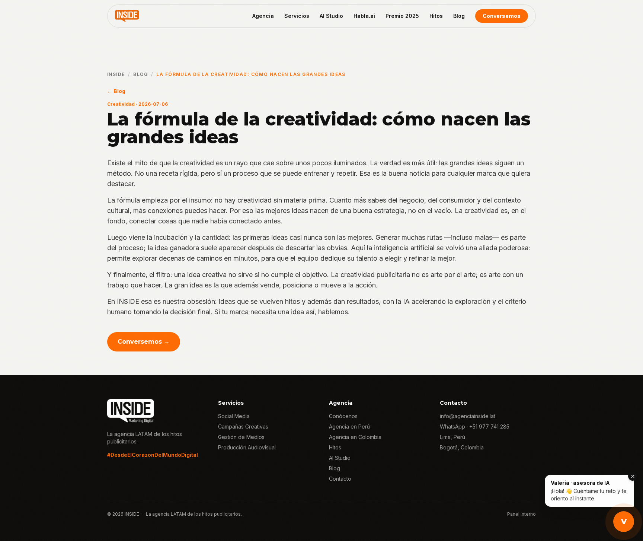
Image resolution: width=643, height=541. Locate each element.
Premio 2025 (402, 16)
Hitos (436, 16)
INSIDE (116, 74)
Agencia (263, 16)
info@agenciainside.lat (467, 416)
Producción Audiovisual (247, 447)
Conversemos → (144, 341)
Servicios (296, 16)
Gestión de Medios (241, 437)
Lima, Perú (452, 437)
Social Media (234, 416)
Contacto (340, 478)
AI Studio (331, 16)
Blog (459, 16)
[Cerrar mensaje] (632, 476)
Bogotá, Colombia (462, 447)
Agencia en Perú (349, 426)
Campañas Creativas (243, 426)
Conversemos (502, 16)
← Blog (116, 91)
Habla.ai (364, 16)
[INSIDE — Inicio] (127, 16)
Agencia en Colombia (355, 437)
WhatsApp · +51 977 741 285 (474, 426)
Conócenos (343, 416)
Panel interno (521, 514)
